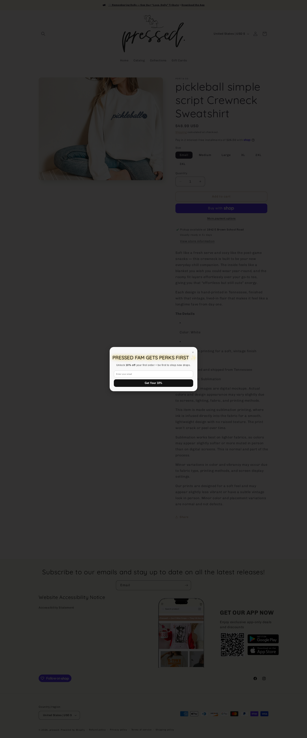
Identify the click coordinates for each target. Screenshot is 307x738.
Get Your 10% (153, 383)
